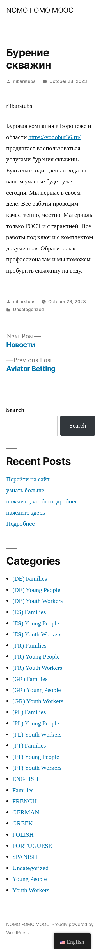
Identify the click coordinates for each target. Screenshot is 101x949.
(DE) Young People (36, 590)
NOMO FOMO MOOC (39, 10)
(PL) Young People (35, 723)
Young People (29, 879)
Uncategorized (28, 309)
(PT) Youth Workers (37, 768)
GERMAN (25, 812)
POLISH (23, 835)
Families (23, 790)
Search (15, 410)
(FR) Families (29, 646)
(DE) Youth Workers (37, 601)
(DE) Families (29, 579)
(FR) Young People (36, 656)
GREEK (22, 823)
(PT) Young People (35, 757)
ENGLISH (25, 779)
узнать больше (25, 490)
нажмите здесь (25, 513)
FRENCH (24, 801)
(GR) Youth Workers (37, 701)
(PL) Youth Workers (37, 735)
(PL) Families (29, 712)
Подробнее (20, 524)
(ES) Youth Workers (37, 634)
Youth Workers (30, 890)
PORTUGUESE (32, 846)
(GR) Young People (36, 690)
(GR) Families (30, 679)
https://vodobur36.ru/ (54, 137)
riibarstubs (24, 81)
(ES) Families (29, 612)
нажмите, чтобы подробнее (42, 501)
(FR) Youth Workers (37, 668)
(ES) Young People (35, 623)
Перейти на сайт (28, 479)
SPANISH (24, 857)
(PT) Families (29, 746)
